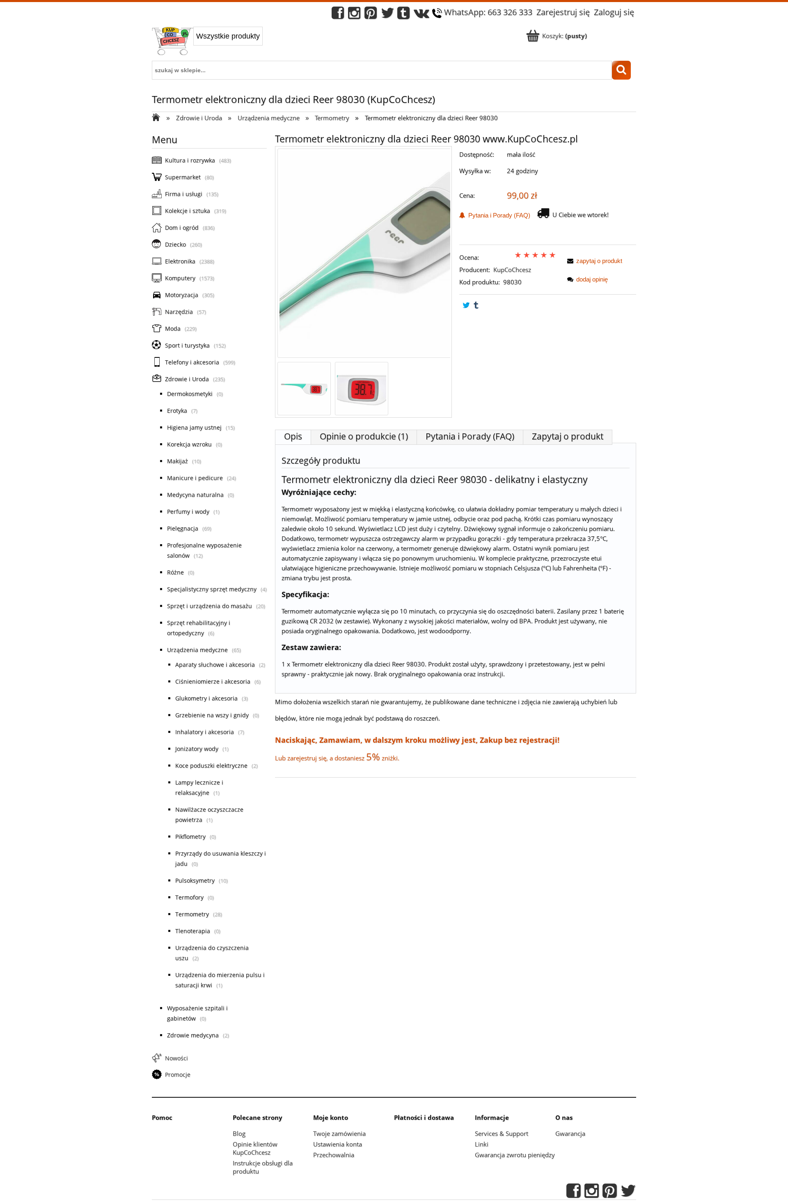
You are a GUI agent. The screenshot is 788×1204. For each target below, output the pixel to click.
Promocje (177, 1074)
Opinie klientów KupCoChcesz (255, 1148)
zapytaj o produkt (599, 260)
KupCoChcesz (512, 270)
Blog (239, 1133)
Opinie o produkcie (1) (364, 436)
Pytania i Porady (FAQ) (497, 215)
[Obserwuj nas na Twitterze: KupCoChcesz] (387, 15)
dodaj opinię (592, 279)
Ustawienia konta (337, 1144)
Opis (293, 436)
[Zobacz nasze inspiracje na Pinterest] (370, 15)
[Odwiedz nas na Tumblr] (403, 15)
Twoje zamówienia (339, 1133)
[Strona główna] (172, 42)
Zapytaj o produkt (567, 436)
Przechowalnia (333, 1155)
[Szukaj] (621, 70)
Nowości (176, 1058)
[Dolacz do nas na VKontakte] (421, 15)
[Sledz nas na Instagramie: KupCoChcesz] (354, 15)
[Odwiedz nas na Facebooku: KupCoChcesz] (338, 15)
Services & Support (501, 1133)
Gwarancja (570, 1133)
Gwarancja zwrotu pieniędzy (515, 1155)
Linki (481, 1144)
